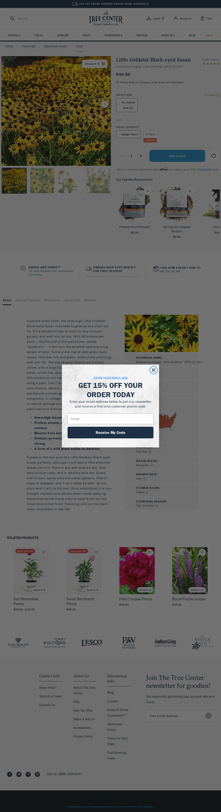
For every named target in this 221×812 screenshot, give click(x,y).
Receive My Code (110, 432)
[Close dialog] (153, 370)
